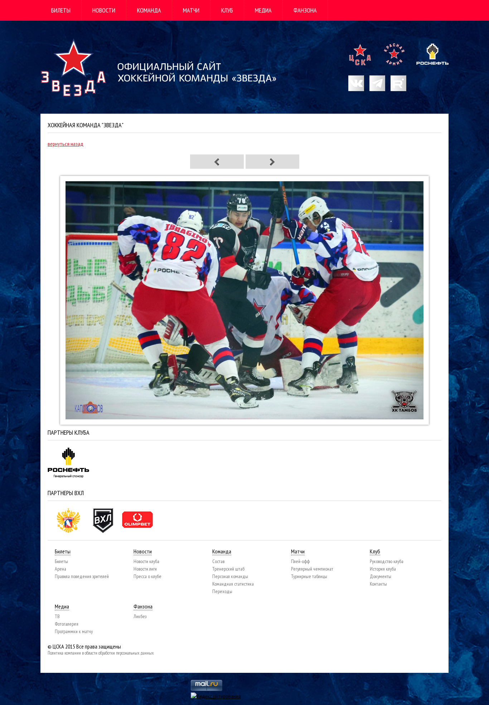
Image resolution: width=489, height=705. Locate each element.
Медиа (263, 10)
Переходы (222, 591)
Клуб (227, 10)
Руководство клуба (386, 561)
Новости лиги (145, 569)
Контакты (378, 584)
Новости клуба (146, 561)
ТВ (57, 616)
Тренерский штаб (228, 569)
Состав (218, 561)
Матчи (191, 10)
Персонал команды (230, 576)
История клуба (383, 569)
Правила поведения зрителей (82, 576)
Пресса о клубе (147, 576)
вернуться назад (65, 143)
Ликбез (140, 616)
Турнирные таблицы (309, 576)
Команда (149, 10)
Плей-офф (300, 561)
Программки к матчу (74, 631)
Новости (103, 10)
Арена (60, 569)
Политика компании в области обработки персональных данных (101, 653)
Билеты (61, 10)
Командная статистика (233, 584)
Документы (380, 576)
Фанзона (305, 10)
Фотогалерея (66, 624)
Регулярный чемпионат (312, 569)
